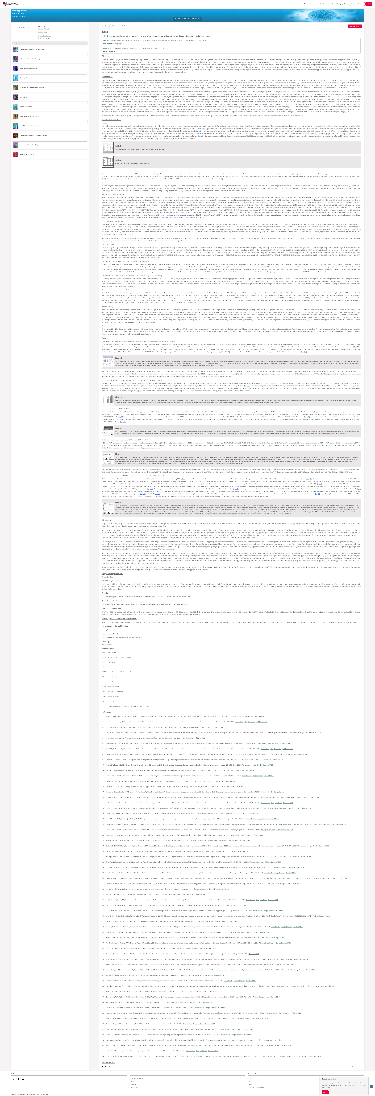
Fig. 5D (235, 489)
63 (231, 556)
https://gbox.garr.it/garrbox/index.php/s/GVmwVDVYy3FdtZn (182, 217)
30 (203, 104)
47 (227, 224)
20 (196, 97)
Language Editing (343, 4)
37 (260, 107)
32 (206, 104)
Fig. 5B (319, 484)
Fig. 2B (300, 388)
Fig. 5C (150, 489)
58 (184, 479)
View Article (237, 716)
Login (353, 4)
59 (244, 530)
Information (330, 4)
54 (259, 383)
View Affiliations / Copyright (112, 44)
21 (343, 97)
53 (354, 347)
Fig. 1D (239, 374)
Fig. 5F (157, 494)
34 (173, 107)
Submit (369, 4)
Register (360, 4)
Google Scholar (247, 716)
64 (324, 556)
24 (259, 99)
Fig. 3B (120, 417)
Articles (322, 4)
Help (249, 1078)
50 (245, 300)
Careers (132, 1081)
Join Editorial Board (18, 13)
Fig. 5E (142, 494)
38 (296, 107)
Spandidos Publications (137, 1078)
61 (273, 544)
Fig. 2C (139, 391)
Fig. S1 (123, 422)
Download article (354, 26)
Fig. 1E (319, 374)
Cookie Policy (337, 1085)
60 (288, 542)
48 (304, 229)
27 (262, 99)
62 (299, 544)
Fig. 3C (306, 417)
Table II (201, 136)
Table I (198, 131)
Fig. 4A (205, 445)
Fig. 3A (267, 412)
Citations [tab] (115, 26)
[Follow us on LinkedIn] (18, 1079)
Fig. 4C (325, 470)
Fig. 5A (225, 481)
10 (339, 97)
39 (136, 109)
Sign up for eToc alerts (44, 36)
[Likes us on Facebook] (23, 1079)
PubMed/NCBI (259, 716)
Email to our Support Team (256, 1087)
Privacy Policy (326, 1087)
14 (121, 414)
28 (221, 102)
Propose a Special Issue (19, 16)
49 (182, 284)
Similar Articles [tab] (126, 26)
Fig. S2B (324, 445)
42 (332, 109)
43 (346, 112)
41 (271, 109)
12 (186, 94)
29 (141, 104)
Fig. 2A (246, 386)
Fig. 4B (269, 470)
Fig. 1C (311, 371)
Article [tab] (105, 26)
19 (312, 94)
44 (349, 112)
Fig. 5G (317, 494)
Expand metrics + (109, 51)
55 (261, 383)
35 (257, 107)
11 (265, 92)
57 (182, 479)
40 (268, 109)
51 (286, 315)
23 (346, 97)
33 (333, 104)
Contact (250, 1084)
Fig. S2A (264, 445)
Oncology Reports (19, 10)
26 (289, 491)
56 (162, 443)
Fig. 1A (155, 349)
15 (189, 94)
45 (356, 129)
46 (178, 186)
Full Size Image (42, 32)
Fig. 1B (303, 352)
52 (262, 331)
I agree (325, 1092)
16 (309, 94)
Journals (314, 4)
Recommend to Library (44, 38)
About (306, 4)
